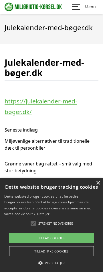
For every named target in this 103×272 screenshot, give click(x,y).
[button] (51, 263)
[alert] (51, 225)
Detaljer (43, 214)
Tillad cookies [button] (51, 238)
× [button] (98, 183)
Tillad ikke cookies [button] (51, 251)
